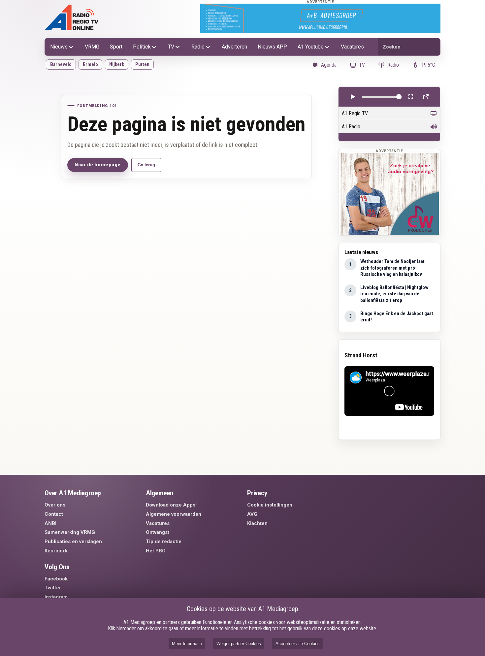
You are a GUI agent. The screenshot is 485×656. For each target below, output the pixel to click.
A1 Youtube (311, 47)
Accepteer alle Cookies (297, 643)
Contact (54, 514)
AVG (252, 514)
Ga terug (146, 164)
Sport (116, 47)
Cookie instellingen (269, 505)
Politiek (142, 47)
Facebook (56, 579)
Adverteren (234, 47)
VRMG (92, 47)
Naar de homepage (98, 164)
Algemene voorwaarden (173, 514)
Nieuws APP (272, 47)
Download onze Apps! (171, 505)
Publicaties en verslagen (73, 541)
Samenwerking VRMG (70, 532)
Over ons (55, 505)
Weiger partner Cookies (238, 643)
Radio (198, 47)
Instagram (56, 597)
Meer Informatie (187, 643)
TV (171, 47)
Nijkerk (116, 64)
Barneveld (61, 64)
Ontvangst (157, 532)
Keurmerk (56, 551)
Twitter (53, 588)
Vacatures (352, 47)
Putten (142, 64)
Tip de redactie (163, 541)
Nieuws (59, 47)
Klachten (257, 523)
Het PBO (156, 551)
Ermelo (90, 64)
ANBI (50, 523)
